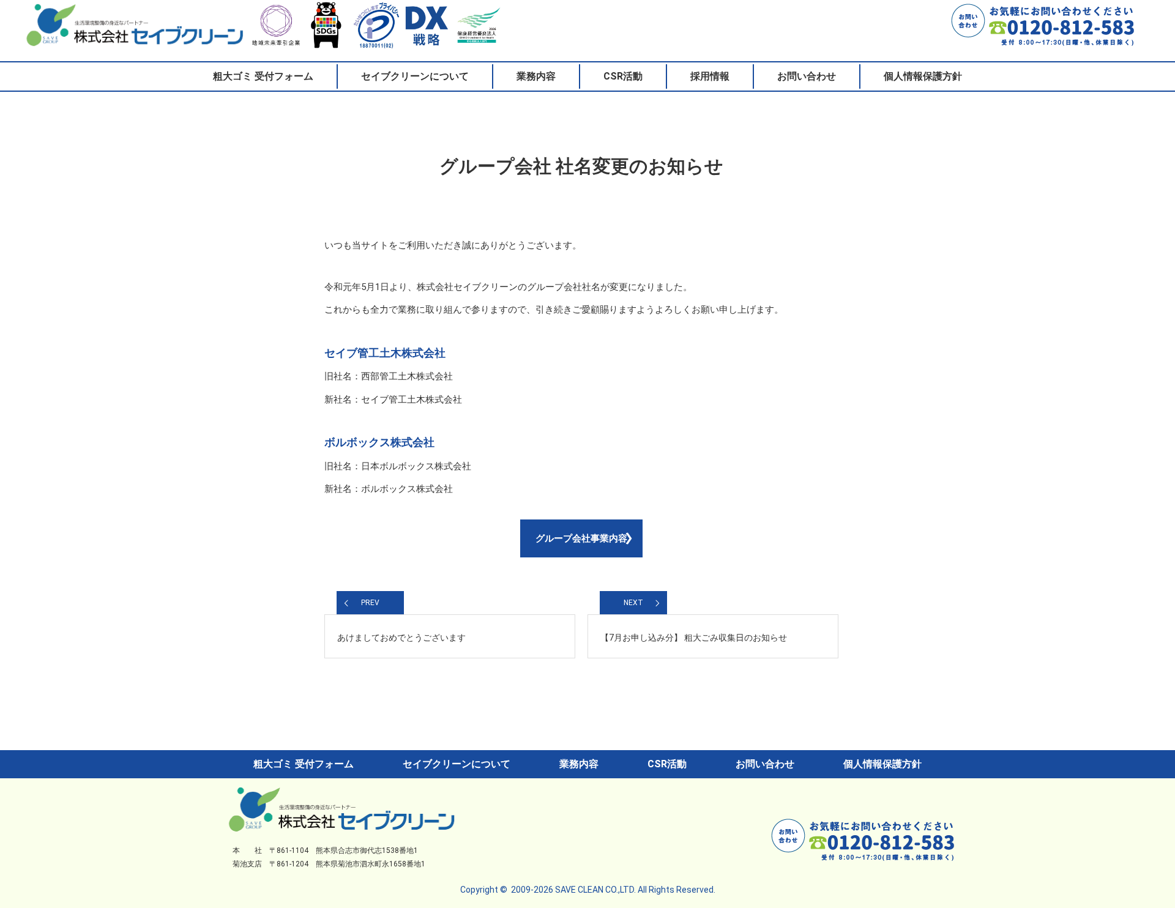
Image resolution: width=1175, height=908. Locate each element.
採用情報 (709, 76)
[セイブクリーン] (341, 825)
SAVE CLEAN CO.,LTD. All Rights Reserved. (635, 890)
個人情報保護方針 (923, 76)
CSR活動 (623, 76)
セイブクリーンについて (415, 76)
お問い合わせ (806, 76)
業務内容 (536, 76)
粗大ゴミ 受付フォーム (263, 76)
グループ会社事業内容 (581, 538)
